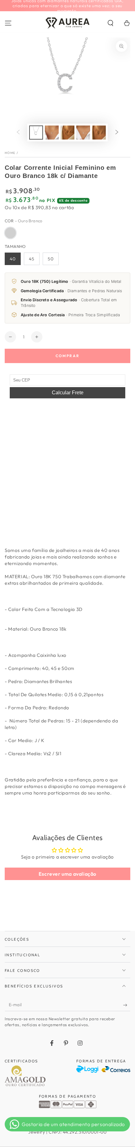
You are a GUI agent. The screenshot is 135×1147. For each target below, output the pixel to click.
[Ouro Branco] (10, 233)
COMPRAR (68, 355)
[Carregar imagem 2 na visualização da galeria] (52, 133)
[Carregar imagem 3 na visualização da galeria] (67, 133)
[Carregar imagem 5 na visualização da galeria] (99, 133)
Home (10, 153)
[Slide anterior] (18, 132)
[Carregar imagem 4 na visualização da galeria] (83, 133)
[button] (110, 23)
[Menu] (8, 23)
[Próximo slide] (117, 132)
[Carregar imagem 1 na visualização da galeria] (36, 133)
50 (51, 259)
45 (32, 259)
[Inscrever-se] (126, 1005)
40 (13, 259)
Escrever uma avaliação (67, 874)
